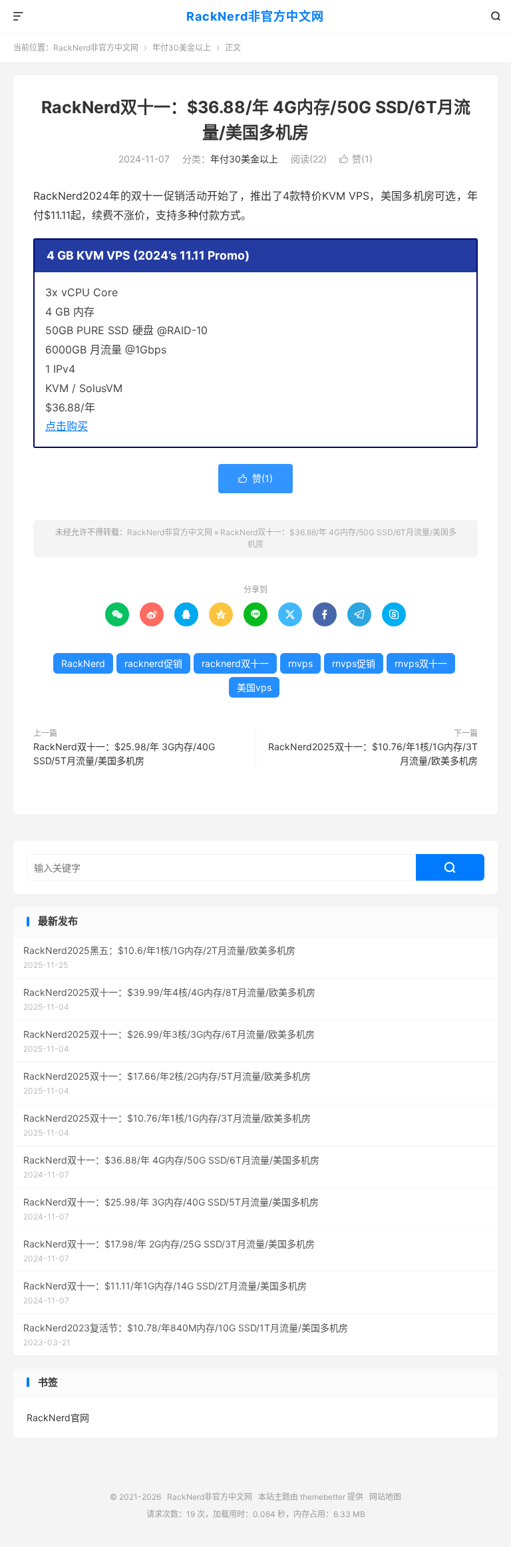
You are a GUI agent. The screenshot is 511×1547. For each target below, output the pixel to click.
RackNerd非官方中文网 (255, 16)
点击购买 (66, 426)
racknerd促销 (153, 663)
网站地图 (385, 1497)
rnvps (300, 663)
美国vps (254, 687)
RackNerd (83, 663)
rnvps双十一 (421, 663)
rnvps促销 (353, 663)
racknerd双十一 (235, 663)
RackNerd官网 (58, 1417)
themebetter (322, 1497)
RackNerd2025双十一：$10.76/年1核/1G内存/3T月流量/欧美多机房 (373, 753)
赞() (356, 158)
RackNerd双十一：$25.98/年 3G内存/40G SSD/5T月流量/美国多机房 (124, 753)
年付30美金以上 (181, 48)
